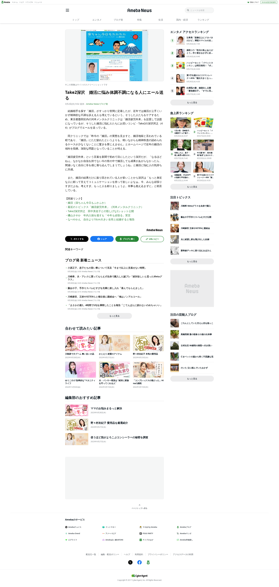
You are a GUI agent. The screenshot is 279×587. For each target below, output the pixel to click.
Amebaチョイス (74, 527)
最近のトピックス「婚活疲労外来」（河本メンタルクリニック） (106, 207)
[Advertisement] (91, 478)
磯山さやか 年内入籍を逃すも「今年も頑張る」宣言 (99, 215)
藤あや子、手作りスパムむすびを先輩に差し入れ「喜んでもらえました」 (106, 288)
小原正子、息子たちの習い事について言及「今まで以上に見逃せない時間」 (107, 267)
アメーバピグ (110, 533)
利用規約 (139, 554)
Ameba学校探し (186, 540)
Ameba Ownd (74, 533)
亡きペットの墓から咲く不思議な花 (197, 356)
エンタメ (97, 19)
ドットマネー (110, 527)
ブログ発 (118, 19)
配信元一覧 (91, 554)
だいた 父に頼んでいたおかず (194, 367)
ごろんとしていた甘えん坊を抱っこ (197, 323)
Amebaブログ (185, 527)
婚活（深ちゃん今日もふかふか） (87, 202)
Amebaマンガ (185, 533)
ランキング (203, 19)
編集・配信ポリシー (110, 554)
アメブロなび (148, 540)
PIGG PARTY (148, 533)
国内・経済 (182, 19)
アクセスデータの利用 (183, 554)
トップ (75, 19)
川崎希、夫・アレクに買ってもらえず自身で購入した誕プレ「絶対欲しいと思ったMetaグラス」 (115, 278)
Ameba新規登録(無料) (269, 2)
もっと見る (114, 315)
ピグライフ (72, 540)
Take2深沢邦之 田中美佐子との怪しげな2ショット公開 (101, 211)
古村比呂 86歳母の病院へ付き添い (196, 345)
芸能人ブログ (254, 2)
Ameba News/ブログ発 (97, 103)
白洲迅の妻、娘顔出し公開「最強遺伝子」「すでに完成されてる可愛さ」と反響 (200, 90)
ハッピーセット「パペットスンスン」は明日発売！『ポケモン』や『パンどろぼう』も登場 (200, 67)
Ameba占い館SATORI (114, 540)
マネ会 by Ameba (150, 527)
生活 (160, 19)
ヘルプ (127, 554)
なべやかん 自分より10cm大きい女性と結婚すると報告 (101, 219)
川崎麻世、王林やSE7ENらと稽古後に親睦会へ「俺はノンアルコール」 (105, 296)
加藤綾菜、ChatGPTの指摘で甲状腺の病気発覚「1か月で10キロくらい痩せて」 (182, 178)
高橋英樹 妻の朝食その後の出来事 (196, 334)
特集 (139, 19)
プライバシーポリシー (158, 554)
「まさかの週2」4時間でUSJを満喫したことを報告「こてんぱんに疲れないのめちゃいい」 (115, 305)
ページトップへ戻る (139, 508)
